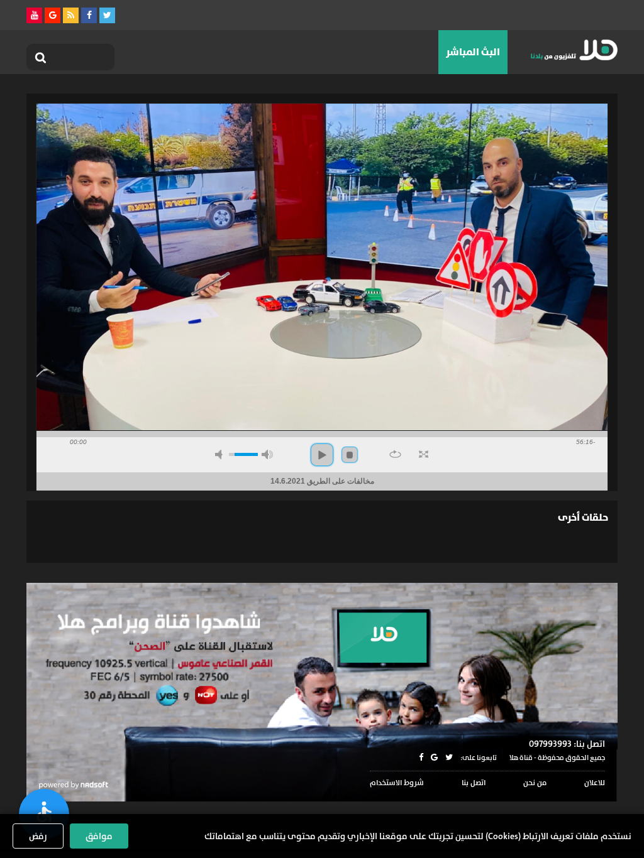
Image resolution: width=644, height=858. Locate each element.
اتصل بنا (474, 783)
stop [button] (349, 455)
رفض (38, 836)
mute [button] (220, 454)
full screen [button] (423, 454)
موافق (99, 836)
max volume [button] (267, 454)
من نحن (535, 783)
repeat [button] (395, 454)
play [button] (322, 454)
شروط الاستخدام (397, 783)
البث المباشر (473, 51)
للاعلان (594, 783)
